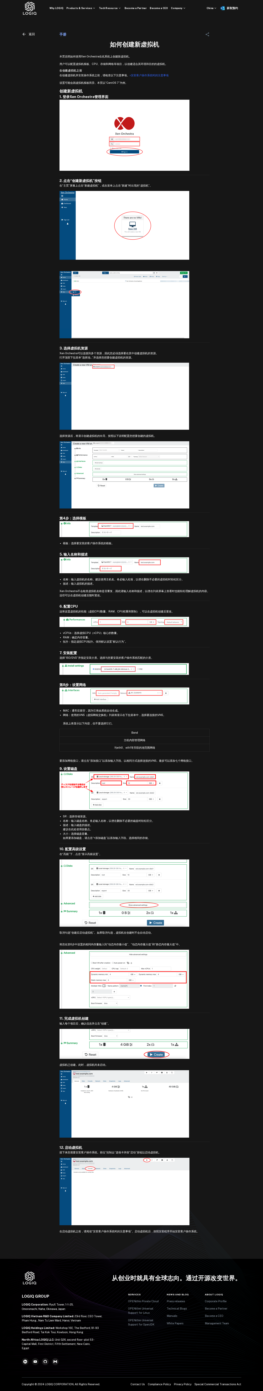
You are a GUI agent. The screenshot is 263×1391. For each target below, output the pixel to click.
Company (176, 8)
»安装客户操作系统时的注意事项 (149, 75)
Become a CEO (159, 8)
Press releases (176, 1301)
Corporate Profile (216, 1301)
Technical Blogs (177, 1308)
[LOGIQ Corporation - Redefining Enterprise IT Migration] (35, 8)
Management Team (217, 1323)
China (210, 8)
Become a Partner (136, 8)
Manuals (172, 1315)
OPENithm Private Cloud (143, 1301)
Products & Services (79, 8)
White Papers (175, 1323)
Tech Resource (108, 8)
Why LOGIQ (56, 8)
